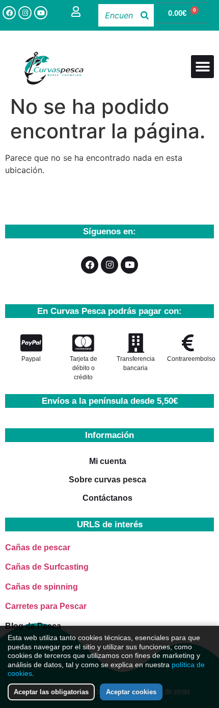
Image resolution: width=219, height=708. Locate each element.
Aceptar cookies (131, 692)
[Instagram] (25, 12)
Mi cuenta (107, 461)
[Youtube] (40, 12)
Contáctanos (107, 498)
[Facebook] (9, 12)
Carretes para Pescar (46, 606)
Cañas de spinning (41, 586)
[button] (202, 66)
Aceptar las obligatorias (51, 692)
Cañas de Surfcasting (47, 567)
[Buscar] (144, 15)
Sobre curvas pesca (107, 479)
